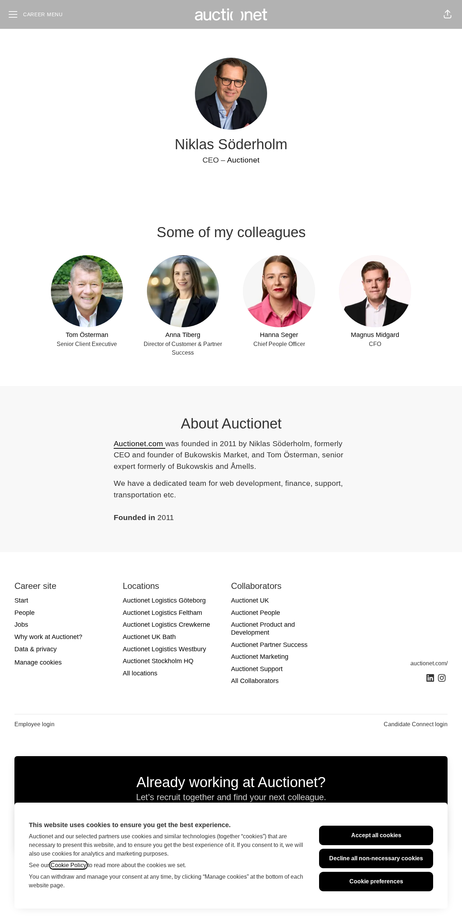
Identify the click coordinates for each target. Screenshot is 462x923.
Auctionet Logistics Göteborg (164, 600)
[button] (447, 14)
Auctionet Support (257, 669)
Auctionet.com (139, 443)
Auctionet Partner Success (269, 644)
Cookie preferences (376, 881)
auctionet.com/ (429, 663)
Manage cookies (38, 662)
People (24, 612)
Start (21, 600)
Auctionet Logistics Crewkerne (166, 624)
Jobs (21, 624)
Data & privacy (35, 649)
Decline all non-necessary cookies (376, 858)
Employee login (34, 724)
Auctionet (243, 160)
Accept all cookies (376, 835)
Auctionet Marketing (259, 656)
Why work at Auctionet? (48, 636)
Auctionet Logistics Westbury (164, 649)
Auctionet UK (250, 600)
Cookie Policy (68, 865)
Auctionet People (255, 612)
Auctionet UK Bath (149, 636)
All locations (140, 673)
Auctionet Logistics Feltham (162, 612)
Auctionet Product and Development (263, 628)
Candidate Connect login (416, 724)
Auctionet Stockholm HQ (158, 661)
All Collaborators (255, 680)
